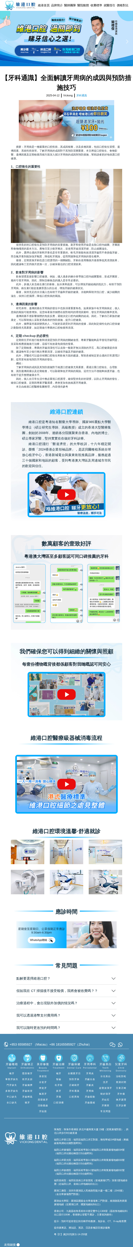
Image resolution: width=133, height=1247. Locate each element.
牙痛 (58, 1096)
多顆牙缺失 (11, 1091)
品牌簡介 (57, 5)
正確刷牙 (74, 1085)
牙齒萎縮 (90, 1102)
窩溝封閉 (121, 1082)
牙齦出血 (90, 1079)
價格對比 (122, 5)
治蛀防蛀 (121, 1076)
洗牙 (105, 1082)
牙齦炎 (90, 1085)
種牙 (11, 1073)
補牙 (58, 1073)
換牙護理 (121, 1099)
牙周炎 (90, 1073)
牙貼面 (43, 1111)
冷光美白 (105, 1076)
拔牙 (58, 1091)
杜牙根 (59, 1085)
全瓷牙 (43, 1082)
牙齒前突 (27, 1091)
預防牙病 (74, 1079)
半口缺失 (12, 1096)
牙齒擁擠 (27, 1085)
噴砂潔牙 (105, 1094)
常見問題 (105, 1111)
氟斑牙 (43, 1094)
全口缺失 (12, 1102)
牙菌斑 (105, 1105)
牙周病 (90, 1091)
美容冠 (43, 1076)
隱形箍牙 (27, 1073)
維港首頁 (44, 5)
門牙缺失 (12, 1085)
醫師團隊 (70, 5)
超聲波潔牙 (105, 1088)
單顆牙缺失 (11, 1079)
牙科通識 (74, 1091)
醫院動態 (83, 5)
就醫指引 (109, 5)
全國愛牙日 (74, 1073)
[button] (6, 41)
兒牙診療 (121, 1105)
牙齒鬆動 (90, 1096)
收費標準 (96, 5)
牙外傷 (121, 1094)
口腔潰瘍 (59, 1102)
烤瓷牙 (43, 1088)
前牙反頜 (27, 1079)
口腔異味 (74, 1096)
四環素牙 (43, 1099)
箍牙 (27, 1102)
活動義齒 (43, 1105)
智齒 (58, 1079)
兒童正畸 (121, 1088)
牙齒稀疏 (27, 1096)
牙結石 (105, 1099)
